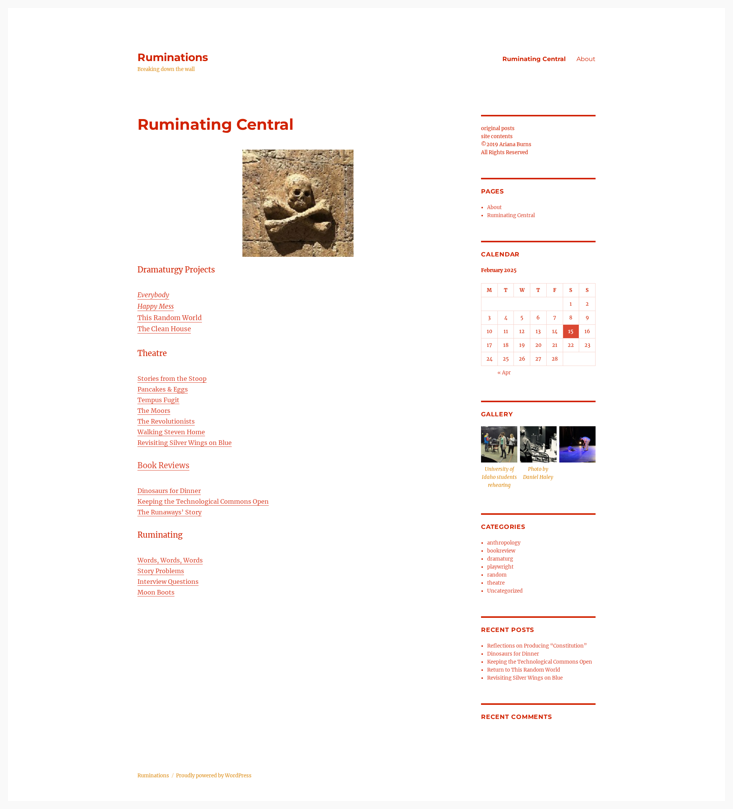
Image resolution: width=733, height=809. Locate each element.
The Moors (153, 410)
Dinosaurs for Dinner (169, 491)
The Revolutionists (166, 421)
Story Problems (160, 571)
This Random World (169, 318)
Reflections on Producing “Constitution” (537, 646)
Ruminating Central (534, 59)
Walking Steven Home (171, 432)
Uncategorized (505, 591)
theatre (496, 583)
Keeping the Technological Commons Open (203, 501)
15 (570, 331)
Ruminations (172, 57)
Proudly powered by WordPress (214, 775)
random (497, 575)
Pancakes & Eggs (162, 389)
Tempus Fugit (158, 400)
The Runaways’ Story (169, 512)
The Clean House (164, 329)
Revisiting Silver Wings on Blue (184, 442)
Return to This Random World (523, 670)
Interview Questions (168, 581)
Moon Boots (155, 592)
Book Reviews (163, 465)
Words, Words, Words (170, 560)
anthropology (503, 543)
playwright (500, 567)
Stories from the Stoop (172, 378)
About (586, 59)
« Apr (504, 372)
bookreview (501, 551)
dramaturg (500, 559)
